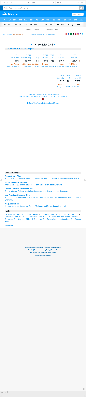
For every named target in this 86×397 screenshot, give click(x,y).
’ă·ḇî (37, 58)
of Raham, (31, 197)
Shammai (63, 191)
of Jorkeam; (49, 197)
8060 (61, 75)
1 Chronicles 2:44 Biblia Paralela (63, 217)
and (44, 191)
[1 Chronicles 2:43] (3, 185)
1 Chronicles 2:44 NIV (30, 214)
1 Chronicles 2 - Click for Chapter (20, 49)
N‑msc (37, 66)
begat (16, 185)
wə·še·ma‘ (73, 58)
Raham (27, 178)
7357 (44, 55)
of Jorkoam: (38, 206)
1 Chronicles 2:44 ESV (69, 214)
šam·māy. (60, 78)
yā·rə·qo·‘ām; (26, 58)
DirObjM (51, 66)
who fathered (30, 191)
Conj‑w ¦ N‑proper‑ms (71, 66)
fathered (14, 191)
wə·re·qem (15, 58)
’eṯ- (53, 58)
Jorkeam (38, 191)
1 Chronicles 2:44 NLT (49, 214)
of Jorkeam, (43, 178)
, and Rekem (44, 185)
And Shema (9, 185)
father (27, 185)
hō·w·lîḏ (78, 78)
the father (34, 178)
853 (51, 55)
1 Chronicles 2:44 (12, 214)
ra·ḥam (45, 58)
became (14, 197)
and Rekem (52, 178)
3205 (60, 55)
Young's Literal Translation (16, 182)
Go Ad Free (4, 392)
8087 (74, 55)
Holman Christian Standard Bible (19, 189)
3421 (27, 55)
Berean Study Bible (13, 176)
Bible (4, 34)
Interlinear (9, 34)
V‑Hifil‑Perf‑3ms (59, 66)
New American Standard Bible (17, 195)
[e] (76, 55)
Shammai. (75, 178)
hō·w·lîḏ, (61, 58)
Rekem (49, 191)
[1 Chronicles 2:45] (83, 185)
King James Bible (12, 204)
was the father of (17, 178)
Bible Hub (9, 225)
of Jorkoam (34, 185)
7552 (16, 55)
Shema (7, 178)
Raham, (22, 206)
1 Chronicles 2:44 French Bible (45, 219)
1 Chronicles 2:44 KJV (36, 217)
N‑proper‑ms (44, 66)
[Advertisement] (43, 151)
